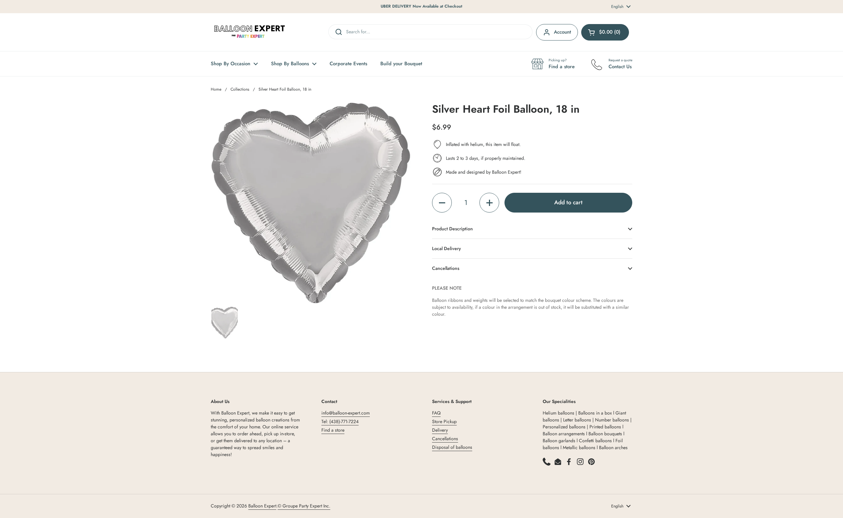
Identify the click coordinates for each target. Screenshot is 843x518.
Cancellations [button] (445, 268)
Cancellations (445, 438)
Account (562, 32)
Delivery (440, 430)
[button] (442, 203)
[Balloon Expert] (249, 32)
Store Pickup (444, 421)
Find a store (332, 430)
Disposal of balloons (452, 447)
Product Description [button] (452, 228)
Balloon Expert (262, 506)
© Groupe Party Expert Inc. (304, 506)
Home (216, 89)
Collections (240, 89)
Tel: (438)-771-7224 (340, 421)
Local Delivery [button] (446, 248)
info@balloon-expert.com (345, 413)
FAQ (436, 413)
